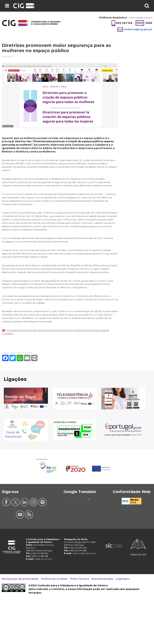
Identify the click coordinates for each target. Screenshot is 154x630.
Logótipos (123, 578)
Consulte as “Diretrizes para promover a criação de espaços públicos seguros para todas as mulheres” (55, 332)
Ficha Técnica (79, 578)
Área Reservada (102, 578)
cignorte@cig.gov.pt (84, 553)
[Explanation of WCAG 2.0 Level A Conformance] (132, 503)
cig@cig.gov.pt (43, 559)
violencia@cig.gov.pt (138, 29)
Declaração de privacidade (20, 578)
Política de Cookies (54, 578)
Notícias (26, 352)
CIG (29, 6)
